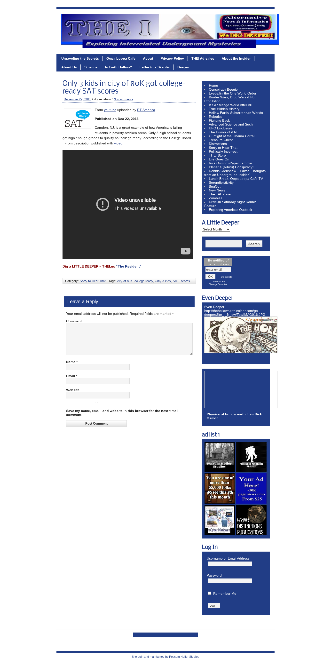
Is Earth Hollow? (118, 67)
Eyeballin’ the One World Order (232, 93)
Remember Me (224, 593)
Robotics (215, 117)
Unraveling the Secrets (80, 58)
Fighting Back (219, 120)
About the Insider (236, 58)
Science (90, 67)
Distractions (218, 144)
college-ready (143, 281)
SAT (176, 281)
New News (217, 190)
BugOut (215, 186)
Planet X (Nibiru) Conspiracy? (231, 167)
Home (213, 85)
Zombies (215, 198)
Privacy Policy (172, 58)
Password (214, 575)
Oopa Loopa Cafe (120, 58)
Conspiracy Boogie (223, 89)
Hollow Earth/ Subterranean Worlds (236, 113)
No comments (123, 99)
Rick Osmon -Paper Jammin (230, 163)
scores (185, 281)
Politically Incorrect (223, 151)
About (148, 58)
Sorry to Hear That (93, 281)
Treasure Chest (221, 140)
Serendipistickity (221, 182)
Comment (74, 321)
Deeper (183, 67)
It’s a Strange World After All (230, 105)
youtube (110, 110)
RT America (146, 110)
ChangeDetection (218, 284)
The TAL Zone (220, 194)
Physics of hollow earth (226, 414)
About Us (69, 67)
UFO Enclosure (220, 128)
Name (72, 362)
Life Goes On (219, 159)
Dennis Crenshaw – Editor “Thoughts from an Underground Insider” (235, 173)
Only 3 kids (163, 281)
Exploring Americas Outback (230, 210)
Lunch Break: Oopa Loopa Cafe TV (236, 179)
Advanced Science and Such (231, 124)
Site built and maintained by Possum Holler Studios (165, 656)
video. (118, 143)
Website (72, 390)
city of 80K (125, 281)
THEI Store (217, 155)
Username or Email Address (228, 558)
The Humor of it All (223, 132)
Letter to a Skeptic (155, 67)
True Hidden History (224, 109)
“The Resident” (129, 266)
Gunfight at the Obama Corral (231, 136)
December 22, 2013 (77, 99)
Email (71, 376)
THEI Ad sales (202, 58)
